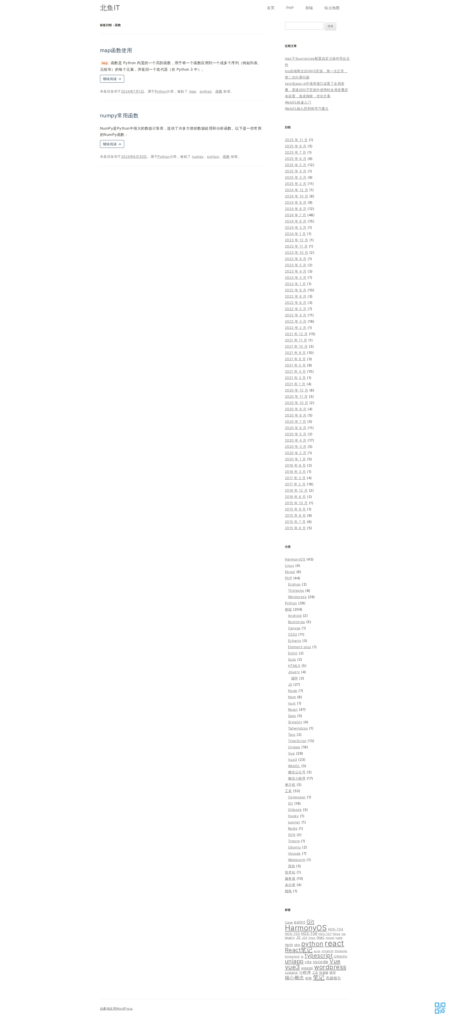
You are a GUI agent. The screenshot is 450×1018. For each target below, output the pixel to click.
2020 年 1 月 (295, 459)
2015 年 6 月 (295, 528)
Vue (291, 753)
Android (295, 615)
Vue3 (292, 759)
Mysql (290, 572)
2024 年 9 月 (296, 202)
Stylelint (295, 722)
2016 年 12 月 (296, 490)
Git (290, 803)
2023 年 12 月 (296, 240)
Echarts (294, 640)
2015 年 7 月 (295, 522)
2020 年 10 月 (296, 403)
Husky (293, 816)
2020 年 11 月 (296, 396)
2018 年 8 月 (295, 465)
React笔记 (298, 950)
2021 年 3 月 (295, 378)
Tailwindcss (298, 728)
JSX (304, 937)
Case (289, 922)
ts (302, 956)
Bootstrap (296, 622)
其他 (291, 866)
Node (292, 691)
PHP (290, 7)
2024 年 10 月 (296, 196)
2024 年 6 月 (296, 221)
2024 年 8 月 (296, 209)
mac (320, 937)
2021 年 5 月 (295, 365)
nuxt (292, 703)
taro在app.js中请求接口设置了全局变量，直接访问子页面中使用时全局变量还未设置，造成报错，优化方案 (316, 89)
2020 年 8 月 (296, 415)
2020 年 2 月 (296, 453)
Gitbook (295, 810)
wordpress (330, 967)
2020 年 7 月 (295, 421)
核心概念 (294, 977)
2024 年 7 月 (295, 215)
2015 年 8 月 (295, 515)
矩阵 (308, 978)
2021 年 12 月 (296, 334)
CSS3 (292, 634)
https (336, 934)
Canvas (294, 628)
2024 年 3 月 (296, 227)
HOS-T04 (335, 929)
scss (317, 951)
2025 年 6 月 (296, 158)
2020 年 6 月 (296, 428)
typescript (319, 955)
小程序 (305, 972)
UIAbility (340, 956)
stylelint (327, 951)
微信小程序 (296, 778)
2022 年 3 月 (296, 321)
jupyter (294, 822)
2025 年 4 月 (296, 171)
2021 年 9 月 (295, 353)
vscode (320, 961)
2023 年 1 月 (295, 284)
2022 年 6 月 (296, 302)
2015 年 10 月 (296, 503)
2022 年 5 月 (296, 309)
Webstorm (296, 860)
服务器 (290, 878)
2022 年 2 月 (296, 328)
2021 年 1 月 (295, 384)
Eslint (293, 653)
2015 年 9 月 (295, 509)
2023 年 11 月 (296, 246)
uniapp (294, 961)
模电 (288, 891)
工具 (288, 791)
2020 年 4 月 (296, 440)
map (192, 91)
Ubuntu (294, 847)
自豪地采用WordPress (116, 1008)
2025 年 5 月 (296, 165)
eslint (299, 922)
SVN (291, 835)
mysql (330, 937)
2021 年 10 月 (296, 346)
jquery (290, 937)
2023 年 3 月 (296, 277)
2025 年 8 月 (296, 146)
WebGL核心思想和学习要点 (307, 108)
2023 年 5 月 (296, 265)
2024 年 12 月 (296, 190)
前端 (309, 7)
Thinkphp (296, 590)
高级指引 (333, 978)
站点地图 (332, 7)
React (293, 709)
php (297, 945)
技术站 (290, 872)
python (206, 91)
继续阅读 (112, 79)
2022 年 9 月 (296, 290)
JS (290, 684)
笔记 (319, 977)
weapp (307, 968)
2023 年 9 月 (296, 259)
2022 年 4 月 (296, 315)
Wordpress (297, 597)
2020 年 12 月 (296, 390)
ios (343, 934)
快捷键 (323, 972)
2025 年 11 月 (296, 140)
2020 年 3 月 (296, 446)
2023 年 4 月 (296, 271)
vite (308, 962)
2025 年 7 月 (295, 152)
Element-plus (299, 647)
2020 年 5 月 (296, 434)
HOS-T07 (325, 934)
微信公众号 (296, 772)
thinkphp (341, 951)
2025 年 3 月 (296, 177)
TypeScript (297, 741)
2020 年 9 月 (296, 409)
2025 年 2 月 (296, 184)
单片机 (290, 784)
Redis (292, 828)
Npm (292, 697)
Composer (297, 797)
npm (289, 944)
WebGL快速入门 (298, 102)
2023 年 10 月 (296, 252)
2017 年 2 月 (295, 484)
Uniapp (294, 747)
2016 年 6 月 (295, 497)
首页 (270, 7)
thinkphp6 (292, 956)
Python (161, 91)
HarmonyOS (295, 559)
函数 (218, 91)
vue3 (292, 967)
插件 (294, 678)
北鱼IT (110, 8)
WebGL (294, 766)
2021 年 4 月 (295, 371)
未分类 (290, 885)
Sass (292, 716)
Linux (289, 565)
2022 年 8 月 (296, 296)
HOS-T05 (292, 934)
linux (312, 937)
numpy (197, 156)
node (338, 937)
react (334, 943)
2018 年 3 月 (295, 471)
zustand (291, 972)
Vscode (294, 853)
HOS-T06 (309, 933)
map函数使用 (116, 50)
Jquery (294, 672)
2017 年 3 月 (295, 478)
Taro (292, 734)
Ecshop (294, 584)
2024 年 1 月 (295, 234)
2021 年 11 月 (296, 340)
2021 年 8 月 (295, 359)
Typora (294, 841)
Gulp (292, 659)
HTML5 (294, 666)
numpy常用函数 (119, 115)
